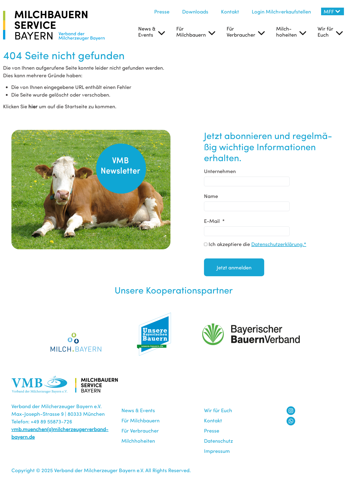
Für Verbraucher (241, 31)
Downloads (195, 11)
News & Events (146, 31)
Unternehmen (220, 170)
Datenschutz (218, 440)
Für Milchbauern (191, 31)
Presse (161, 11)
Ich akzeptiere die (256, 243)
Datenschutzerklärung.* (278, 243)
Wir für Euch (325, 31)
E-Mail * (214, 220)
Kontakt (230, 11)
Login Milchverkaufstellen (281, 11)
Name (211, 195)
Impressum (217, 450)
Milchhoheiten (138, 440)
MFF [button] (329, 11)
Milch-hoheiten (286, 31)
